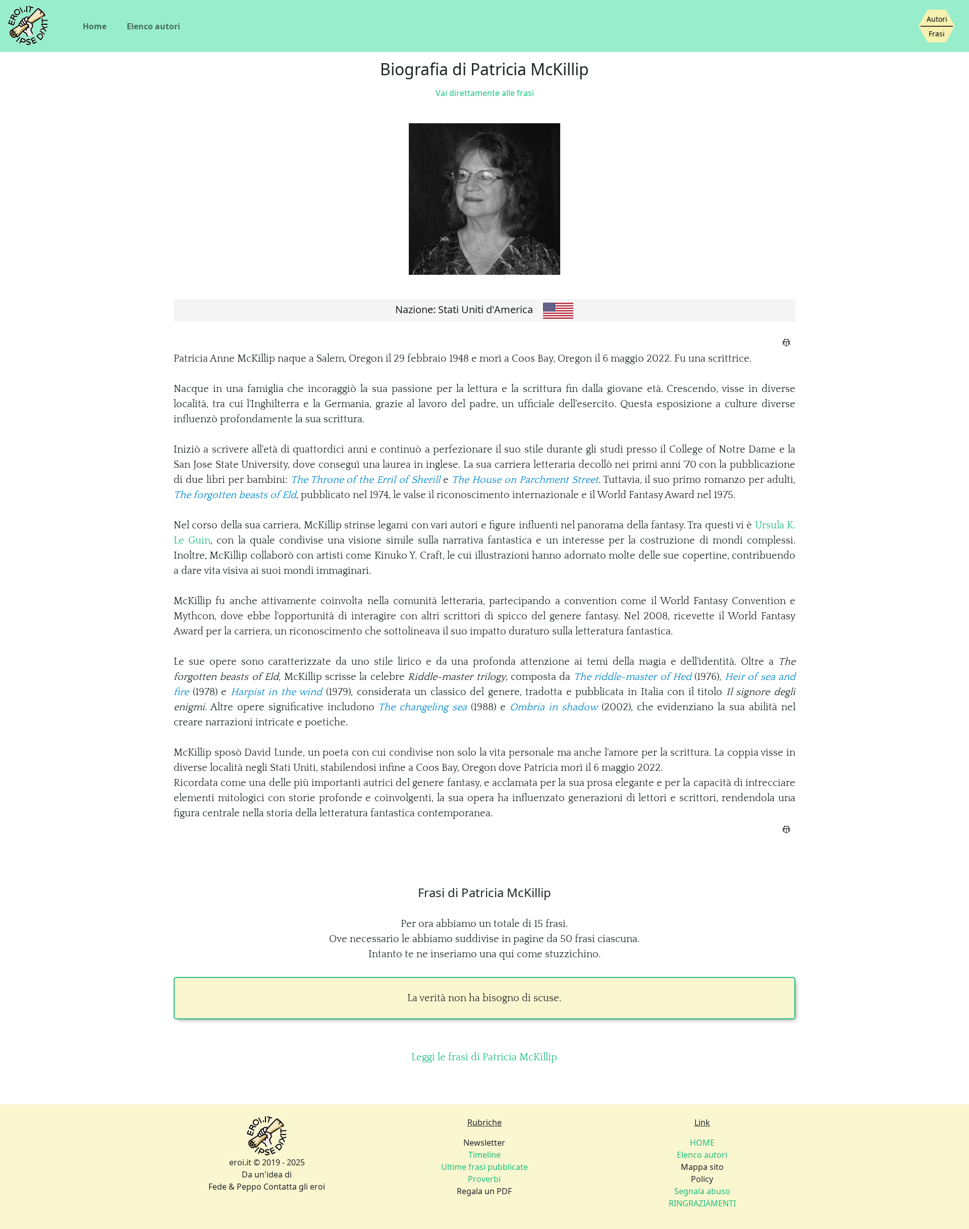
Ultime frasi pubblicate (484, 1166)
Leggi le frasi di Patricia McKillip (484, 1057)
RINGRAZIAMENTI (702, 1203)
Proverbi (484, 1179)
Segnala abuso (702, 1191)
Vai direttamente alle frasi (485, 93)
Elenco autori (153, 26)
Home (94, 26)
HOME (702, 1142)
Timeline (484, 1154)
